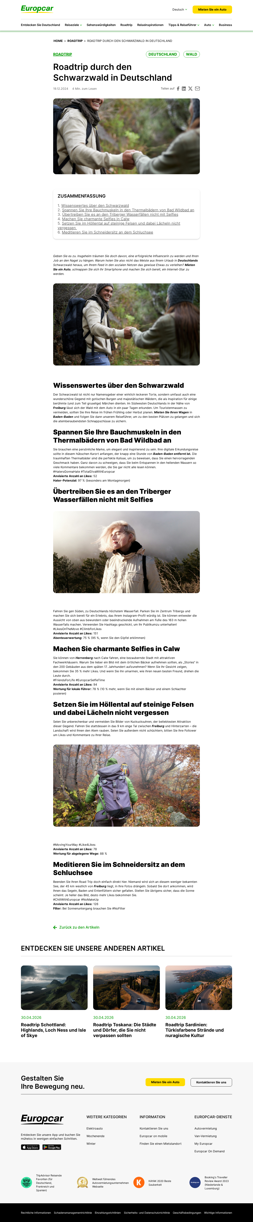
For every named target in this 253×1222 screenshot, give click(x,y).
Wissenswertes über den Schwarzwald (95, 205)
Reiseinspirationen (150, 25)
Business (225, 25)
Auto (207, 25)
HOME (58, 41)
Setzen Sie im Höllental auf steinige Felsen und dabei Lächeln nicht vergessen (119, 225)
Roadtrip (126, 25)
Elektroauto (94, 1128)
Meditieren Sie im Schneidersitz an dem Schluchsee (107, 232)
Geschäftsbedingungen (187, 1212)
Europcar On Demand (209, 1151)
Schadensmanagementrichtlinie (73, 1212)
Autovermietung (205, 1128)
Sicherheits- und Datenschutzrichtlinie (147, 1212)
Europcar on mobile (153, 1136)
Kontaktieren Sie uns (211, 1082)
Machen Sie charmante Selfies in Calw (95, 219)
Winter (91, 1143)
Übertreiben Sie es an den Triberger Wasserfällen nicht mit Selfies (120, 214)
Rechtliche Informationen (36, 1212)
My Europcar (203, 1143)
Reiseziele (72, 25)
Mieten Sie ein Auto (212, 9)
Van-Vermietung (205, 1136)
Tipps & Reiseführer (182, 25)
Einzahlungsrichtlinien (108, 1212)
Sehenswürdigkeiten (101, 25)
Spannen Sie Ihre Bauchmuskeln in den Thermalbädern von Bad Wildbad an (128, 210)
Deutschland (163, 54)
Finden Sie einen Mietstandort (161, 1143)
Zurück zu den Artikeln (79, 927)
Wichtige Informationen (218, 1212)
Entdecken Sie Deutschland (40, 25)
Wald (191, 54)
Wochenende (95, 1136)
